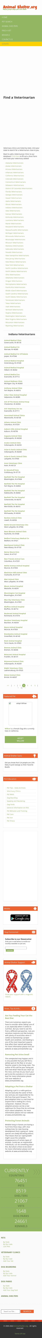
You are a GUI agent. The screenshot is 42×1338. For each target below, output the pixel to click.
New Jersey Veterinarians (15, 259)
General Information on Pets (18, 808)
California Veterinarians (14, 176)
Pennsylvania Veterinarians (16, 284)
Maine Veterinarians (13, 223)
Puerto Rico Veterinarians (15, 287)
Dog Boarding (12, 798)
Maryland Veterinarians (14, 227)
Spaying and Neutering (16, 801)
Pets (3, 1237)
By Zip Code (7, 1244)
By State (6, 1242)
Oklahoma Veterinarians (14, 278)
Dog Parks (11, 804)
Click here (15, 156)
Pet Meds (10, 794)
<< (8, 685)
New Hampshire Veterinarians (17, 255)
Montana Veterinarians (14, 246)
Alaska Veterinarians (13, 166)
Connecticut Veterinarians (15, 182)
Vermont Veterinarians (14, 310)
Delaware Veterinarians (14, 185)
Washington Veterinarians (15, 316)
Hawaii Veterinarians (13, 198)
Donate (5, 44)
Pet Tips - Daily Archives (16, 788)
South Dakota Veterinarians (16, 297)
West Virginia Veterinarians (16, 319)
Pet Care (10, 814)
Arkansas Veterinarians (14, 172)
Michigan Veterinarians (14, 233)
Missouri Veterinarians (14, 243)
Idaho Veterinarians (13, 201)
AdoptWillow (20, 739)
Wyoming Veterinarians (14, 326)
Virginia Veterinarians (13, 313)
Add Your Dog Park (10, 1290)
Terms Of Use (20, 1334)
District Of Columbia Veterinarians (18, 188)
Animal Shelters (10, 26)
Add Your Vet (8, 1261)
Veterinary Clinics (14, 791)
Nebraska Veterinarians (14, 249)
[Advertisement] (21, 69)
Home (4, 17)
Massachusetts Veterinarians (16, 230)
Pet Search (7, 21)
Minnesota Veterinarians (15, 236)
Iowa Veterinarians (12, 211)
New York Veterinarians (14, 265)
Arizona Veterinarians (13, 169)
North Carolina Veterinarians (16, 268)
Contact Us (7, 39)
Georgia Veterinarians (14, 195)
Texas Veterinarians (13, 303)
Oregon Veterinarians (13, 281)
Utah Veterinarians (12, 306)
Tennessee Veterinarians (15, 300)
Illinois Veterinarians (13, 204)
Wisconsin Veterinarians (14, 322)
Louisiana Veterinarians (14, 220)
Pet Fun (10, 817)
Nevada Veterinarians (13, 252)
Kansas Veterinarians (13, 214)
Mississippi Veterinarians (15, 239)
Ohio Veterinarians (12, 274)
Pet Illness (11, 821)
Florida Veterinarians (13, 191)
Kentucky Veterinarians (14, 217)
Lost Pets (6, 1246)
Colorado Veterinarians (14, 179)
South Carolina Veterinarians (16, 294)
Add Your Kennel (9, 1275)
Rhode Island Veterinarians (16, 290)
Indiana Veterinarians (13, 207)
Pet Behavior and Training (17, 811)
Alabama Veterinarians (14, 163)
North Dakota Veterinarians (16, 271)
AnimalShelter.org (21, 1326)
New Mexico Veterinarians (15, 262)
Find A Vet (6, 30)
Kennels (6, 35)
